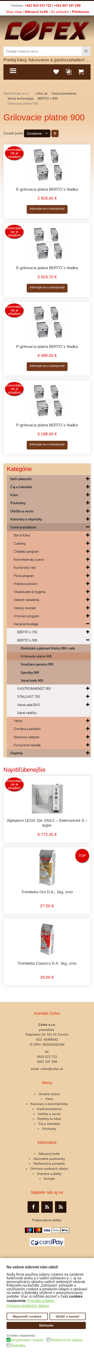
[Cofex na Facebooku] (33, 1207)
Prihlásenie (80, 12)
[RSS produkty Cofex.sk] (47, 1207)
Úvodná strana (49, 1094)
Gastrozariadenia (64, 93)
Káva (49, 1099)
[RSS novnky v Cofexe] (60, 1207)
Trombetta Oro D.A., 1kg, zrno (47, 892)
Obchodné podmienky (49, 1159)
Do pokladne (60, 12)
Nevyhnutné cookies (27, 1340)
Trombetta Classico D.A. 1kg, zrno (47, 963)
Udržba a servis (49, 1114)
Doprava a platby (49, 1173)
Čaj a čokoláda (49, 1124)
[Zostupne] (55, 133)
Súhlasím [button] (46, 1325)
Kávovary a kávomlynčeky (49, 1104)
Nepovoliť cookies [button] (27, 1316)
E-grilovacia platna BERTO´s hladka (47, 189)
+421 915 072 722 (38, 5)
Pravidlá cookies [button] (40, 1301)
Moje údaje (14, 12)
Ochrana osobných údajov (49, 1168)
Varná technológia (21, 98)
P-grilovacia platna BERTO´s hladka (47, 346)
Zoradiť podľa (13, 133)
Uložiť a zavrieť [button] (68, 1316)
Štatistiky (18, 1346)
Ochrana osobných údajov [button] (28, 1306)
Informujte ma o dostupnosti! (47, 208)
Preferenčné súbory (66, 1340)
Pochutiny (49, 1129)
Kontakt (49, 1178)
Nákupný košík (36, 12)
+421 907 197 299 (67, 5)
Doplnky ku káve (49, 1119)
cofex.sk (41, 93)
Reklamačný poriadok (49, 1163)
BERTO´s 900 (48, 98)
